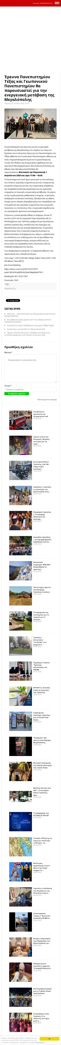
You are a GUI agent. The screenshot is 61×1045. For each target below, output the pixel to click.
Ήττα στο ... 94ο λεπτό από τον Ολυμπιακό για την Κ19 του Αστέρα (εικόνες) (30, 315)
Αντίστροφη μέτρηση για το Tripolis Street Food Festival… (42, 991)
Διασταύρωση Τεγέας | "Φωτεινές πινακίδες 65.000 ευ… (42, 915)
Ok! (49, 1039)
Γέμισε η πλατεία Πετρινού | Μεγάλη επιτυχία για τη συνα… (41, 440)
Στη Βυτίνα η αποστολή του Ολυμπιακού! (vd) (26, 329)
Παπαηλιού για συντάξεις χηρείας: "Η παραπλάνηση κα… (42, 966)
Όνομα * (8, 386)
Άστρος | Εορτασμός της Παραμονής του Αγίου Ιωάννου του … (42, 940)
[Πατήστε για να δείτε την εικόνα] (30, 124)
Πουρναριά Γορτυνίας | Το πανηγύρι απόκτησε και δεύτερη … (42, 515)
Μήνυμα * (8, 352)
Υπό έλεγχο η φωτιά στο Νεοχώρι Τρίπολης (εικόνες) (42, 589)
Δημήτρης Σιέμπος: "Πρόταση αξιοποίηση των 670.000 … (41, 666)
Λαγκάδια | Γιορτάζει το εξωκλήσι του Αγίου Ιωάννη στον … (42, 489)
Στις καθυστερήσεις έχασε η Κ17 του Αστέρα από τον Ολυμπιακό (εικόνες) (27, 320)
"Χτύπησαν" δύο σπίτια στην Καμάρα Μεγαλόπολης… (42, 740)
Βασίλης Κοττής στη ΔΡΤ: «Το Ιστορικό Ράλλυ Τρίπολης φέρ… (42, 791)
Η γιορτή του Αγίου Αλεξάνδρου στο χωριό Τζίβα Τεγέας (30, 325)
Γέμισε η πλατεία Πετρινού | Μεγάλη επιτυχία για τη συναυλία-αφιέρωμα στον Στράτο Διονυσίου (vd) (27, 334)
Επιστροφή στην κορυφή (47, 399)
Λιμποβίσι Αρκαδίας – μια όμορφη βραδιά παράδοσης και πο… (42, 539)
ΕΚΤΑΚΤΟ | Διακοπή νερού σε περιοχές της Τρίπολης (41, 690)
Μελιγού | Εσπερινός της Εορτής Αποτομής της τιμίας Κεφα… (42, 765)
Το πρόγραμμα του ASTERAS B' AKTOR (41, 814)
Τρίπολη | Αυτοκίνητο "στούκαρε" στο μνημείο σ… (40, 641)
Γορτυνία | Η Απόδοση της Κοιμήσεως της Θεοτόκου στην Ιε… (42, 890)
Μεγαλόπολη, (10, 288)
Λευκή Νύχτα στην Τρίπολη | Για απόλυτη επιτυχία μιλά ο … (41, 1017)
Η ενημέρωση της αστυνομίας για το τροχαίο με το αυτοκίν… (41, 616)
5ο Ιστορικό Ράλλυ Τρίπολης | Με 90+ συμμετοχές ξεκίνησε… (41, 465)
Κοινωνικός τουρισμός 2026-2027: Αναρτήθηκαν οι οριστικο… (42, 565)
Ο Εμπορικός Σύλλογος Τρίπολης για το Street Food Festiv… (41, 716)
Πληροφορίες (40, 1042)
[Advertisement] (30, 39)
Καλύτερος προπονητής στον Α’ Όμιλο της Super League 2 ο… (41, 866)
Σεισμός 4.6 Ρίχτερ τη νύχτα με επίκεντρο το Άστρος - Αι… (42, 840)
